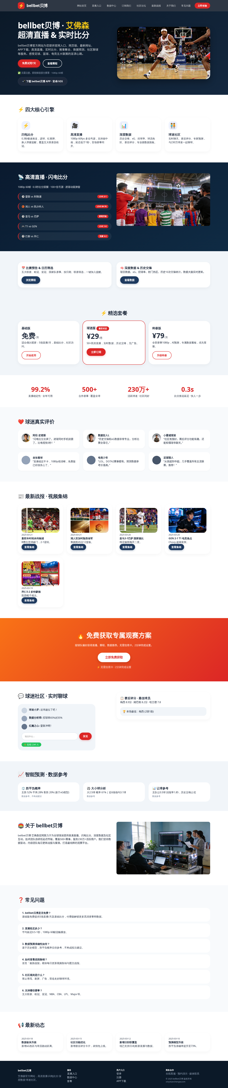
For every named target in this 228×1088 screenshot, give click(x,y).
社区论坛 (141, 5)
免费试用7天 (29, 63)
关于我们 (171, 5)
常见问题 (186, 5)
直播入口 (96, 5)
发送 (85, 736)
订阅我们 (126, 5)
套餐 (69, 1081)
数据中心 (111, 5)
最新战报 (156, 5)
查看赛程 (52, 63)
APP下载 (121, 1081)
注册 (118, 1077)
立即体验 (202, 5)
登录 (118, 1073)
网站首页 (81, 5)
